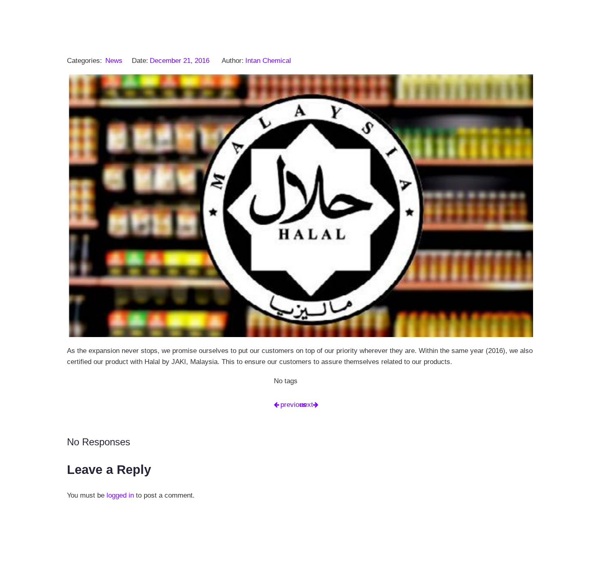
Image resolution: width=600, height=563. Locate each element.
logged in (120, 495)
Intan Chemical (268, 61)
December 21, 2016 (179, 61)
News (113, 61)
